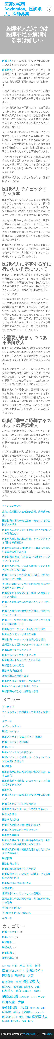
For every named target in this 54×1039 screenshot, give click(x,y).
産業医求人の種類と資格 (15, 675)
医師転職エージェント (33, 1012)
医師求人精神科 (10, 835)
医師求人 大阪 (32, 986)
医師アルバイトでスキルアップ (19, 655)
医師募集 (7, 766)
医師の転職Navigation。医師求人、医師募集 (23, 9)
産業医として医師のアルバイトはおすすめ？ (26, 644)
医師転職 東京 (15, 1007)
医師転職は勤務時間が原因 (16, 883)
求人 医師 (25, 1016)
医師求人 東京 (11, 990)
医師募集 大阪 (23, 975)
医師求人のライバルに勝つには (19, 803)
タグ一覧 (7, 721)
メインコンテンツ (11, 505)
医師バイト (8, 747)
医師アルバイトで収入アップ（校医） (22, 736)
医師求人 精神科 (31, 990)
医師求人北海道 (10, 819)
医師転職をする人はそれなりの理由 (21, 660)
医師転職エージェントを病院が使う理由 (23, 629)
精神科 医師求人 (11, 1020)
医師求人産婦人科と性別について (20, 829)
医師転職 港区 (38, 1007)
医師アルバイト (10, 731)
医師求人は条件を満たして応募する (21, 681)
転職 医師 (27, 1020)
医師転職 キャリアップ (32, 996)
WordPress (29, 1034)
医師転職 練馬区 (11, 1012)
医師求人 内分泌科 (12, 670)
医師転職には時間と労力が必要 (19, 868)
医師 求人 (18, 965)
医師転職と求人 (10, 863)
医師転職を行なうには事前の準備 (20, 691)
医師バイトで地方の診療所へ (17, 752)
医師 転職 (33, 965)
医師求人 (7, 60)
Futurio (49, 1034)
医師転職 (7, 858)
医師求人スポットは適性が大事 (19, 634)
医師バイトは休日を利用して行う (20, 686)
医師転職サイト (10, 1016)
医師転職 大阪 (13, 1002)
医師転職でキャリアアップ (16, 649)
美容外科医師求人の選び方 (16, 912)
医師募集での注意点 (13, 665)
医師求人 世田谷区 (12, 986)
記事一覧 (7, 918)
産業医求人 (8, 888)
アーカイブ (8, 706)
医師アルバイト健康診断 (15, 741)
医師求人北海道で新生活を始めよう (21, 824)
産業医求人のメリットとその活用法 (21, 893)
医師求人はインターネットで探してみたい (25, 809)
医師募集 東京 (11, 982)
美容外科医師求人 (11, 907)
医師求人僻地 (9, 814)
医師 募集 (6, 966)
